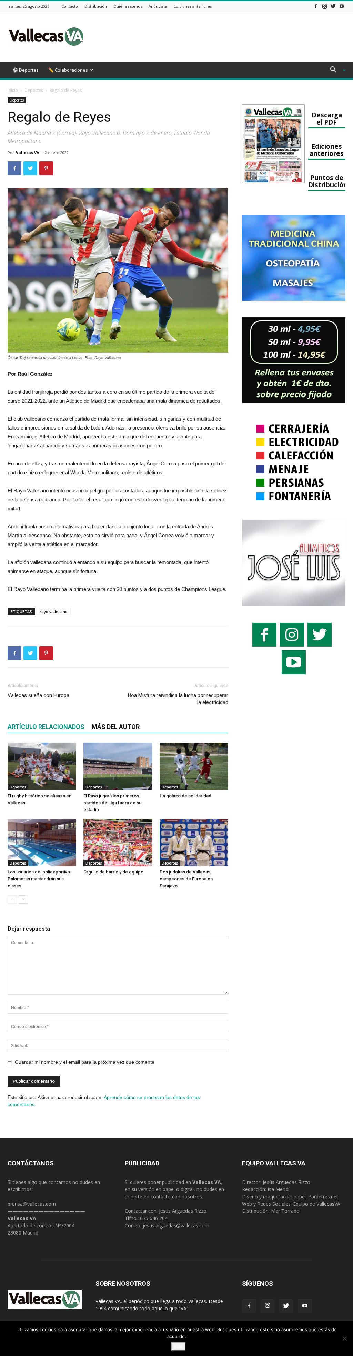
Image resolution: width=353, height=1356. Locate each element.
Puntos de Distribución (327, 181)
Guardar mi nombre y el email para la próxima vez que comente (84, 1062)
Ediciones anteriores (193, 6)
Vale (178, 1346)
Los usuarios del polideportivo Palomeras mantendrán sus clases (39, 878)
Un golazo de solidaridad (185, 795)
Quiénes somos (127, 6)
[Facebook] (316, 6)
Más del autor (116, 726)
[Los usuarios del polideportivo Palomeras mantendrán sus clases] (42, 842)
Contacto (69, 6)
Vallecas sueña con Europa (38, 695)
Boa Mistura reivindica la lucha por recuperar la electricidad (178, 699)
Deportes (33, 90)
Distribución (95, 6)
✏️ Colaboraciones (68, 70)
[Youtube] (341, 6)
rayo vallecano (54, 611)
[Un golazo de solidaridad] (194, 766)
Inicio (13, 90)
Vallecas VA (27, 152)
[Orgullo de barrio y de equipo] (117, 842)
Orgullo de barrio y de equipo (113, 872)
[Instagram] (324, 6)
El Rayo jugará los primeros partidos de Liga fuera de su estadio (112, 802)
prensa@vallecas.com (32, 1203)
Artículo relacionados (46, 726)
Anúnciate (158, 6)
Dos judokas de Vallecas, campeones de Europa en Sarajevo (186, 878)
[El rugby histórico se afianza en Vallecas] (42, 766)
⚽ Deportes (25, 70)
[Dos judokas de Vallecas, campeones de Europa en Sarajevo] (194, 842)
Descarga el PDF (327, 118)
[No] (344, 1338)
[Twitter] (333, 6)
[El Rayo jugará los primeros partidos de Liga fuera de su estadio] (117, 766)
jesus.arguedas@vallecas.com (176, 1225)
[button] (335, 70)
